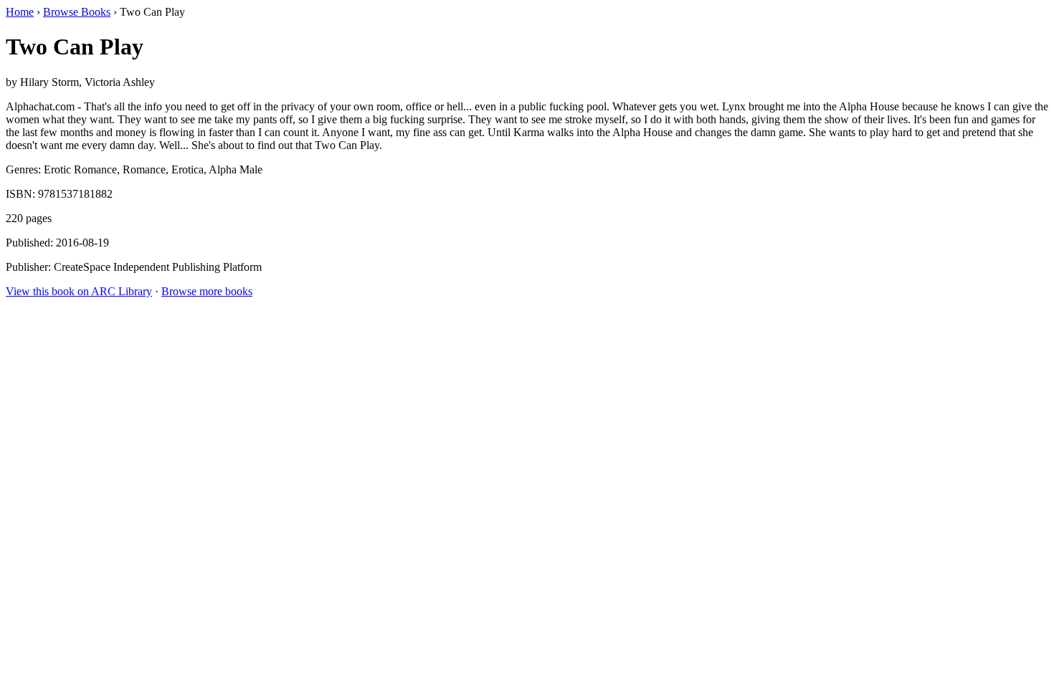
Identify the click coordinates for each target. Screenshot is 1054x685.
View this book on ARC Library (79, 291)
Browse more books (206, 291)
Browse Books (76, 12)
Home (20, 12)
